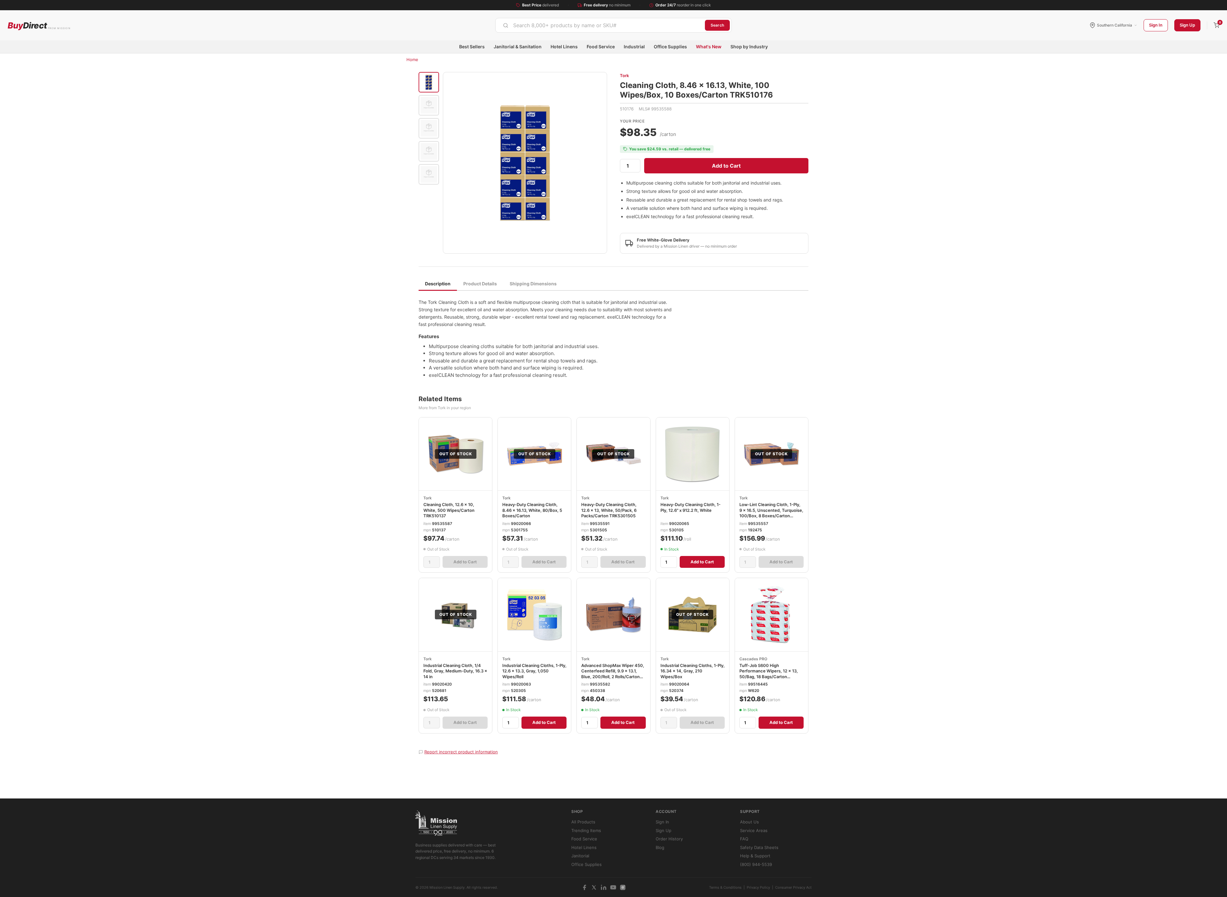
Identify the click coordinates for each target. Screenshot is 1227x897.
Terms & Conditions (725, 887)
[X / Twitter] (594, 887)
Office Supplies (670, 46)
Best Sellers (472, 46)
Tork (624, 75)
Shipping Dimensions (533, 283)
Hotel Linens (564, 46)
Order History (669, 838)
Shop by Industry (749, 46)
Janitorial (580, 855)
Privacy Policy (758, 887)
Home (412, 59)
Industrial (634, 46)
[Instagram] (623, 887)
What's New (709, 46)
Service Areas (754, 830)
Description (438, 283)
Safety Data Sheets (759, 847)
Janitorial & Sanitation (518, 46)
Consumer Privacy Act (793, 887)
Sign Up (1187, 25)
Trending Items (586, 830)
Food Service (601, 46)
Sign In (1155, 25)
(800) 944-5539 (756, 864)
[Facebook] (584, 887)
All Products (583, 821)
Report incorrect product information (461, 751)
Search (717, 25)
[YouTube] (613, 887)
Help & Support (755, 855)
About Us (749, 821)
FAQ (744, 838)
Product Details (480, 283)
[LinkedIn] (603, 887)
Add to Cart (726, 166)
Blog (660, 847)
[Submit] (505, 25)
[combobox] (600, 25)
